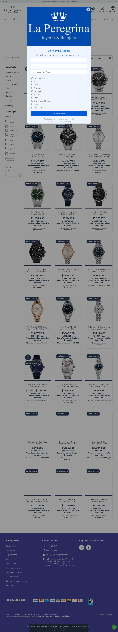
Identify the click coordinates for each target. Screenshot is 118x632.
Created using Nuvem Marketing (59, 122)
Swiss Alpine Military (42, 101)
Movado (37, 95)
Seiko (36, 98)
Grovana (37, 88)
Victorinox (38, 107)
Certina (37, 85)
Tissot (36, 104)
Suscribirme (59, 114)
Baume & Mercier (41, 78)
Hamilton (37, 91)
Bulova (36, 82)
